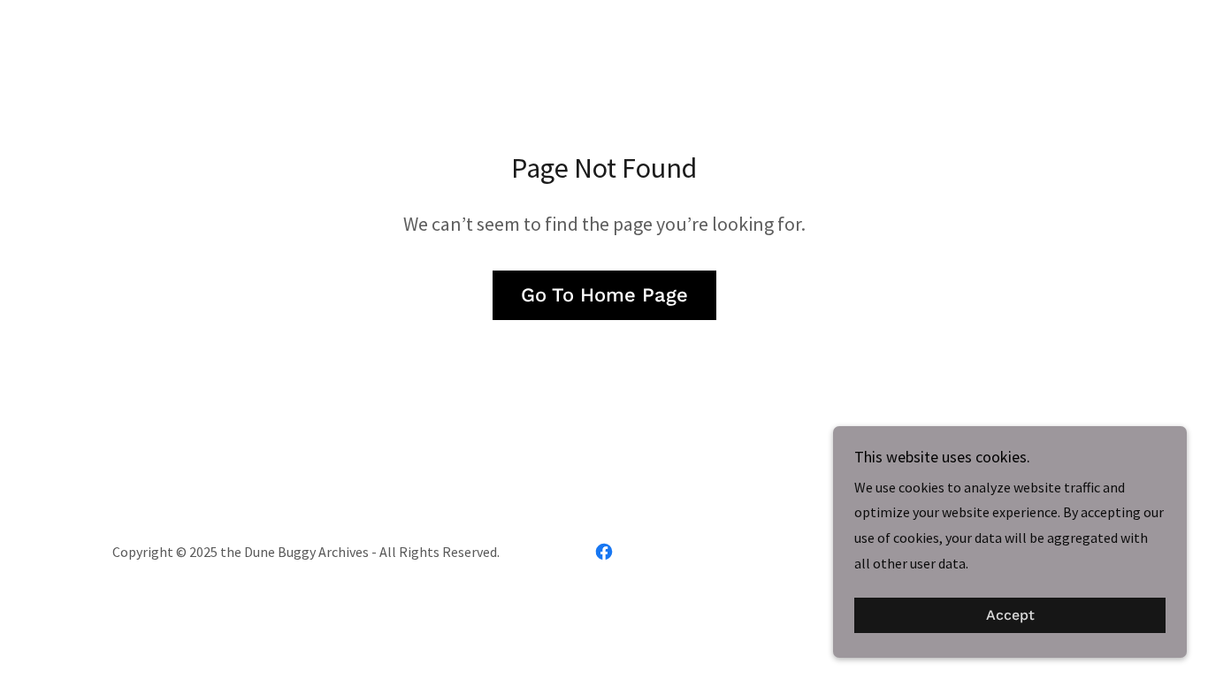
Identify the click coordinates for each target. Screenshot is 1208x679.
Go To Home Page (604, 295)
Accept (1010, 615)
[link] (604, 551)
